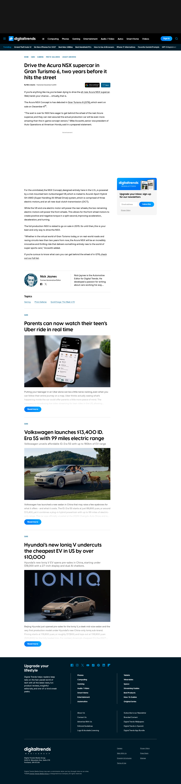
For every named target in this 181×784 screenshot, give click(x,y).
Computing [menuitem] (53, 39)
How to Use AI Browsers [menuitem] (104, 47)
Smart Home (82, 693)
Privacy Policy (126, 210)
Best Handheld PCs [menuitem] (83, 47)
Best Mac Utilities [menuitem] (66, 47)
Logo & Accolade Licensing (88, 730)
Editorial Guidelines (85, 726)
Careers (119, 748)
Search (176, 38)
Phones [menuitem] (65, 39)
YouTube (88, 665)
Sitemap (143, 758)
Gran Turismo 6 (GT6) (79, 102)
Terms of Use (121, 763)
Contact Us (82, 717)
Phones (80, 675)
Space (126, 684)
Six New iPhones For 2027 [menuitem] (45, 47)
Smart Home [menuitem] (133, 39)
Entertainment (83, 697)
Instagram (77, 665)
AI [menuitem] (43, 39)
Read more (32, 409)
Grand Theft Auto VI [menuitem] (22, 47)
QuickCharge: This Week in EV (63, 302)
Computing (82, 679)
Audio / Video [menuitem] (107, 39)
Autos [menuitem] (120, 39)
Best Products (129, 693)
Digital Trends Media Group (39, 774)
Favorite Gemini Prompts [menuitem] (148, 47)
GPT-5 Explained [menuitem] (169, 47)
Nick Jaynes (30, 85)
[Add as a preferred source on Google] (92, 85)
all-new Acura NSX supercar (95, 91)
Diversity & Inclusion (124, 758)
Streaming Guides (131, 688)
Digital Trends (17, 42)
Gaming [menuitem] (76, 39)
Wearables (128, 679)
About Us (81, 713)
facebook (41, 284)
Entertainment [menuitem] (90, 39)
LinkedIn (103, 665)
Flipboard (109, 665)
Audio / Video (83, 688)
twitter (46, 284)
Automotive (82, 701)
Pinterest (98, 665)
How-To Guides (130, 697)
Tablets (127, 675)
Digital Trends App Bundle (134, 730)
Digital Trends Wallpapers (134, 721)
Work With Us (122, 753)
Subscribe (146, 204)
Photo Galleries (41, 302)
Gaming (27, 302)
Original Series (130, 701)
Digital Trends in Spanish (134, 726)
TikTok (93, 665)
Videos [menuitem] (145, 39)
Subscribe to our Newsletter (135, 713)
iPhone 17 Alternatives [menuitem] (126, 47)
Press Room (144, 753)
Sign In (166, 38)
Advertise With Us (84, 721)
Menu (4, 38)
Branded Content (131, 717)
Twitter (82, 665)
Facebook (72, 665)
